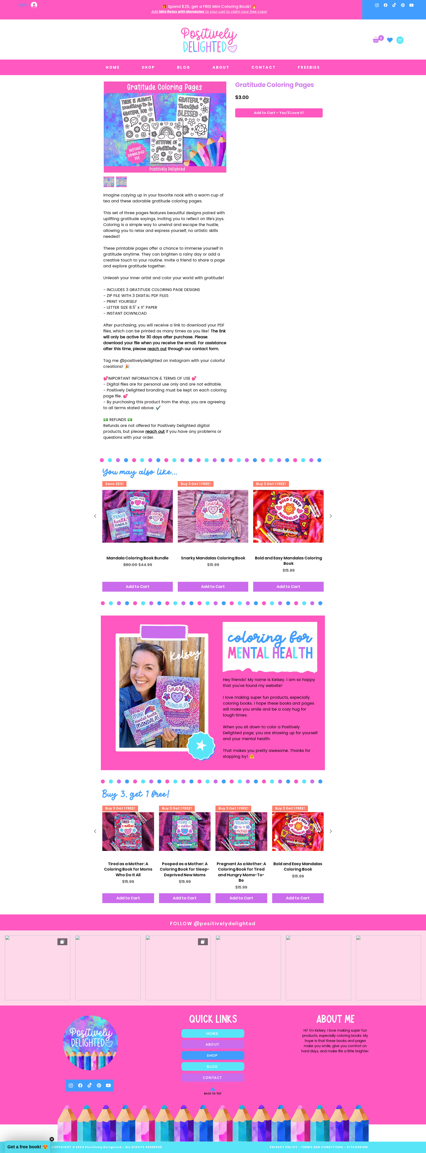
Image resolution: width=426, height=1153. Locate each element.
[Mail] (400, 40)
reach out (157, 349)
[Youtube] (411, 5)
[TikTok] (394, 5)
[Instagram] (376, 5)
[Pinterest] (402, 5)
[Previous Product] (95, 516)
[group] (213, 536)
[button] (27, 1147)
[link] (378, 39)
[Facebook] (385, 5)
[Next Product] (331, 516)
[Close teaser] (51, 1139)
